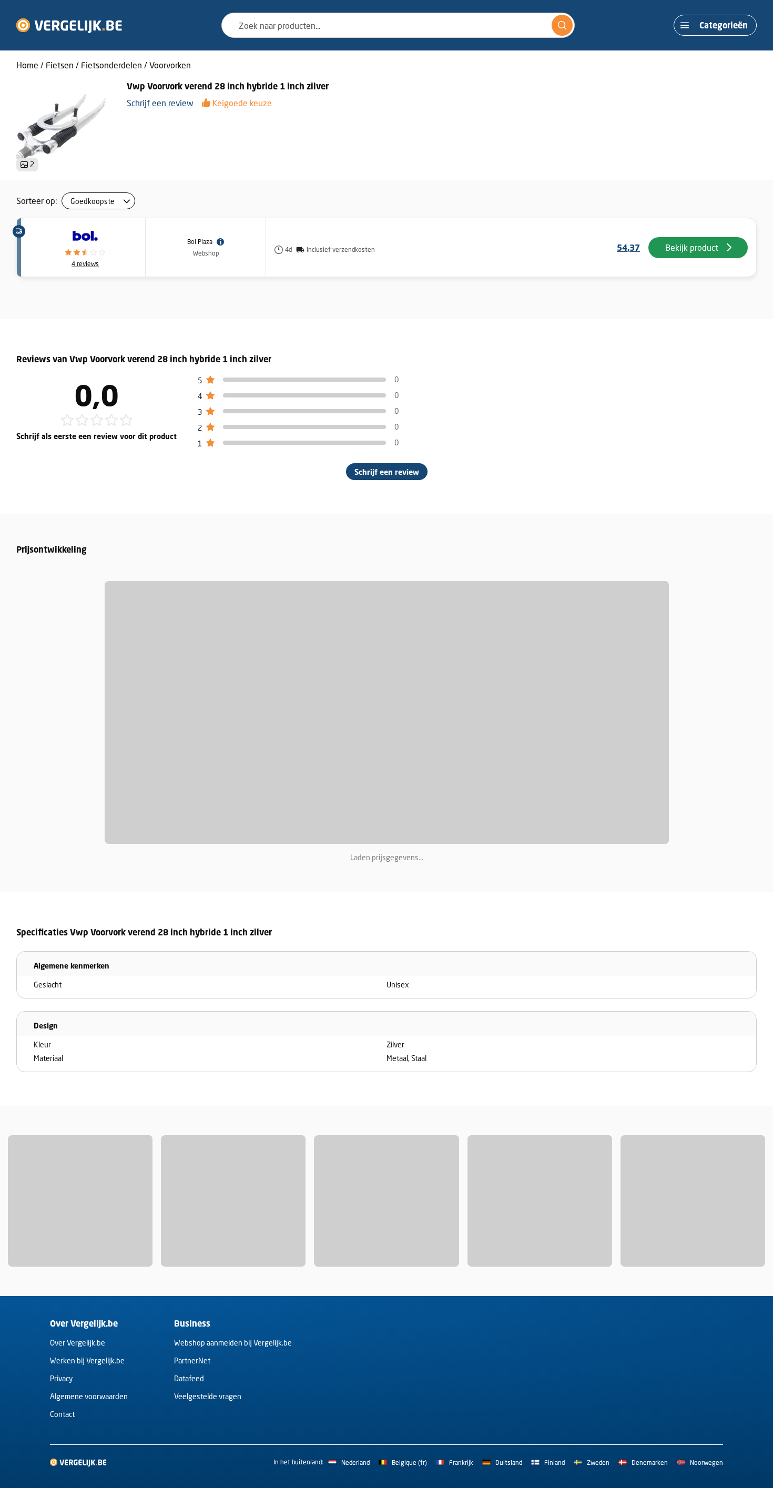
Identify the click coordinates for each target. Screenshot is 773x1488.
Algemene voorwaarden (89, 1396)
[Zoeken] (562, 25)
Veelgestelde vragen (207, 1396)
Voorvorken (170, 65)
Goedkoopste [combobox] (92, 201)
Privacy (61, 1378)
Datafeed (189, 1378)
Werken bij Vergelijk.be (87, 1360)
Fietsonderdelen (111, 65)
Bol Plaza (199, 242)
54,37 (628, 247)
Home (27, 65)
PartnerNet (192, 1360)
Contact (62, 1414)
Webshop (206, 253)
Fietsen (60, 65)
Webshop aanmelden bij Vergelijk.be (233, 1342)
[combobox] (398, 25)
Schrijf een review (160, 103)
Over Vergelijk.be (77, 1342)
